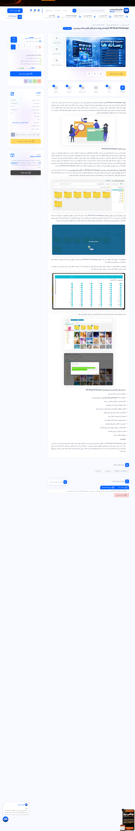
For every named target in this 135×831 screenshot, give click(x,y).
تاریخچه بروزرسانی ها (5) (56, 482)
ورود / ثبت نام (13, 11)
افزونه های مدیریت (97, 25)
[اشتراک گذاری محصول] (100, 73)
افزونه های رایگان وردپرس (109, 398)
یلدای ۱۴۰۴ (98, 471)
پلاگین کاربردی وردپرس (75, 170)
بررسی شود (107, 471)
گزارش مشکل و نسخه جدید (24, 141)
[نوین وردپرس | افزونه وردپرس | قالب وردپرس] (119, 11)
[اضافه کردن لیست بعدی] (94, 73)
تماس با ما (57, 11)
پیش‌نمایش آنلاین (114, 74)
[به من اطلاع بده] (89, 73)
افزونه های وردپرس (111, 25)
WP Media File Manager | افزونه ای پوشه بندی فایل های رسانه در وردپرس (101, 28)
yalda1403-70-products (121, 471)
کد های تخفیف (48, 11)
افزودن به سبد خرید (24, 74)
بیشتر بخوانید (24, 173)
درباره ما (65, 11)
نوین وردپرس (123, 25)
